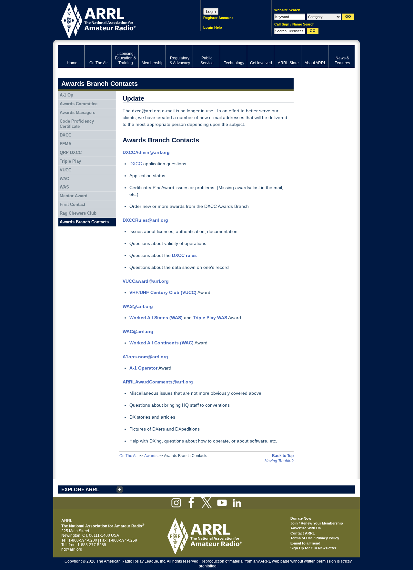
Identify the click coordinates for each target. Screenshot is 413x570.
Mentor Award (73, 195)
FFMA (65, 143)
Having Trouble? (279, 461)
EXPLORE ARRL (80, 489)
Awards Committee (78, 103)
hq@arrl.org (71, 549)
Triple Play (70, 161)
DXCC (135, 163)
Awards (150, 455)
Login (211, 11)
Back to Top (283, 455)
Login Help (212, 27)
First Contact (72, 204)
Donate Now (300, 518)
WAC (64, 178)
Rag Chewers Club (78, 213)
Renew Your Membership (322, 523)
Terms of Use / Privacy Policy (314, 538)
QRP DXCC (71, 152)
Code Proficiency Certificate (77, 124)
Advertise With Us (305, 528)
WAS (64, 187)
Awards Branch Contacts (84, 221)
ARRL (121, 19)
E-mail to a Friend (305, 543)
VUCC (65, 170)
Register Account (218, 18)
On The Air (128, 455)
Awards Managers (77, 112)
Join (294, 523)
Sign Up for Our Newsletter (313, 548)
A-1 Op (66, 95)
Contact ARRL (302, 533)
